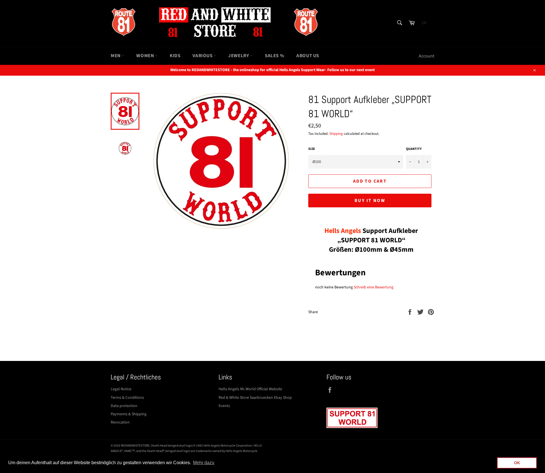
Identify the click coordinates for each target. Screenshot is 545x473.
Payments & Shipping (128, 414)
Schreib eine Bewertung (373, 287)
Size (311, 149)
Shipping (336, 133)
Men (116, 55)
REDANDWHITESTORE (135, 445)
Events (224, 406)
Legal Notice (121, 389)
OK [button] (517, 462)
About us (307, 55)
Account (426, 56)
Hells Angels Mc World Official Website (250, 389)
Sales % (274, 55)
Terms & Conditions (127, 397)
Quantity (414, 149)
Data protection (124, 406)
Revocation (120, 422)
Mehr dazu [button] (203, 462)
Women (145, 55)
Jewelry (239, 55)
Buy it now (370, 200)
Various (202, 55)
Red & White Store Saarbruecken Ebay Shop (255, 397)
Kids (175, 55)
